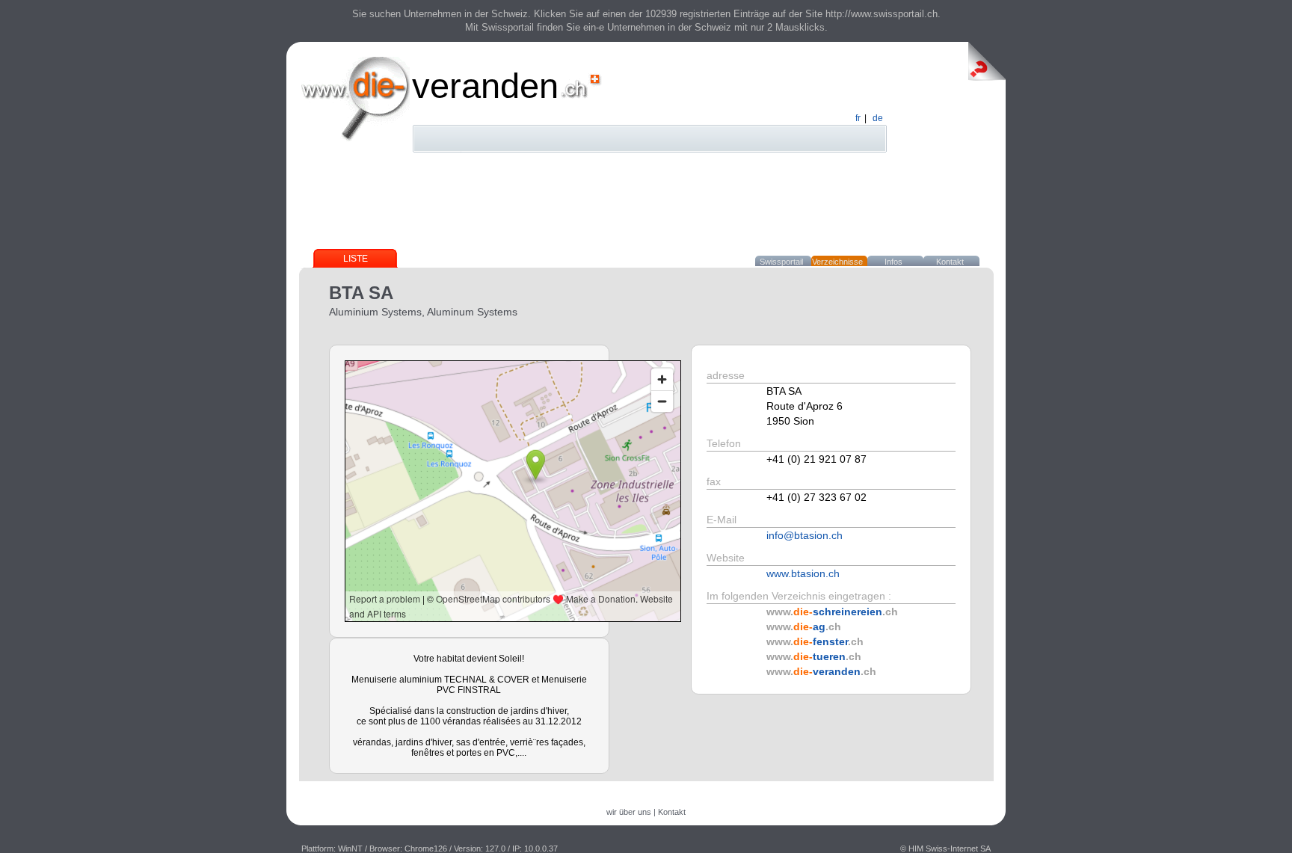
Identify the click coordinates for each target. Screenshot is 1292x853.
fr (858, 118)
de (878, 118)
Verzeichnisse (837, 261)
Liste (355, 258)
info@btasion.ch (804, 535)
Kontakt (950, 261)
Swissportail (781, 261)
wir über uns (628, 811)
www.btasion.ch (803, 573)
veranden (485, 85)
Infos (893, 261)
